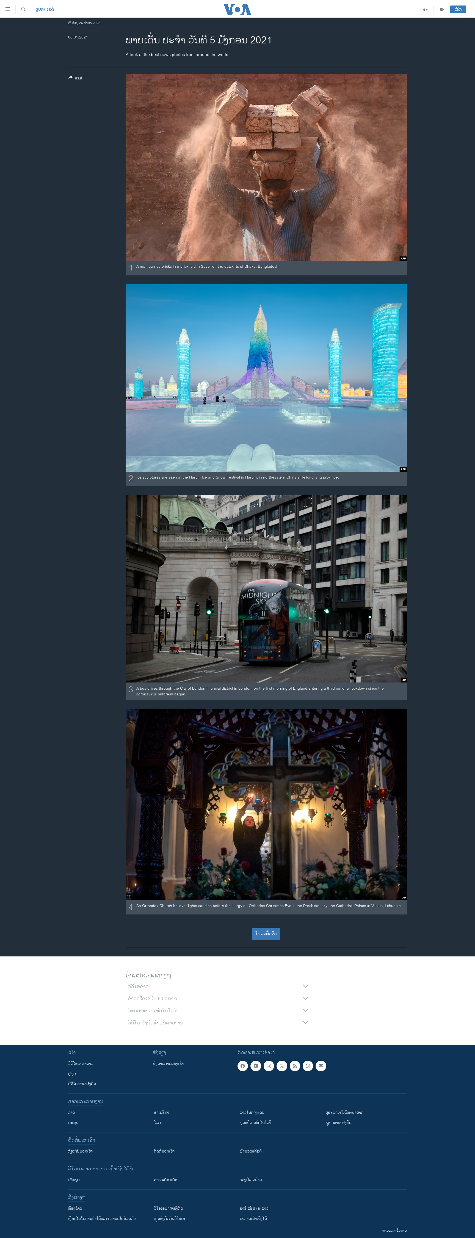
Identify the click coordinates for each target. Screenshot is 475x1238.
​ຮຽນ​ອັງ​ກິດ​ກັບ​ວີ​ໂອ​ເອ (169, 1219)
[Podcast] (308, 1066)
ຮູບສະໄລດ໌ (44, 9)
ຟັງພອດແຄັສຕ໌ (251, 1151)
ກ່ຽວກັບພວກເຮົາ (80, 1151)
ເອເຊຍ (73, 1123)
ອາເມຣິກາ (161, 1112)
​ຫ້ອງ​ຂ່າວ (75, 1208)
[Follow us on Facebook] (243, 1066)
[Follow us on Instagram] (269, 1066)
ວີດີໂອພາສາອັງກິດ (82, 1084)
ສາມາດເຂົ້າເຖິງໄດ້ (253, 1219)
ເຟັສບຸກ (74, 1180)
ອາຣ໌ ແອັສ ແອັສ (165, 1180)
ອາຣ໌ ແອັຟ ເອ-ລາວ (254, 1208)
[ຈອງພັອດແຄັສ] (321, 1066)
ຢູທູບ (72, 1074)
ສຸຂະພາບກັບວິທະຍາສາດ (344, 1112)
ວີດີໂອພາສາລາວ (80, 1063)
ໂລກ (157, 1123)
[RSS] (295, 1066)
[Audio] (425, 9)
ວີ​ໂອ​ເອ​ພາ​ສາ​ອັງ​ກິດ (168, 1208)
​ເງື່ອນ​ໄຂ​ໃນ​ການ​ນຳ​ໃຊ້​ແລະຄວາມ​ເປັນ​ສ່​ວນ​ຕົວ (102, 1219)
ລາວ (71, 1112)
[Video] (442, 9)
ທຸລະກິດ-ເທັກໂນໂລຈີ (255, 1123)
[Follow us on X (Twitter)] (282, 1066)
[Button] (75, 79)
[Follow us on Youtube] (255, 1066)
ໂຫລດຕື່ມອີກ (266, 934)
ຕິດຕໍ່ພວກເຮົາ (164, 1151)
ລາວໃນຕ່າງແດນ (252, 1112)
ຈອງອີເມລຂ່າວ (251, 1180)
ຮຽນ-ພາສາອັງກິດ (338, 1123)
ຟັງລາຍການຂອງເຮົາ (168, 1063)
